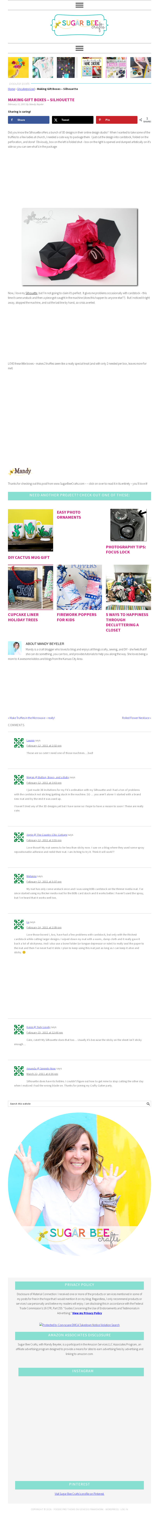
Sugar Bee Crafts (79, 28)
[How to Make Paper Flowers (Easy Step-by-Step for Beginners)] (18, 67)
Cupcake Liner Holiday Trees (23, 617)
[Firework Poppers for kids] (79, 587)
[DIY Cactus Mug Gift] (30, 530)
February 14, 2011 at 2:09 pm (44, 927)
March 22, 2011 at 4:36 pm (42, 1074)
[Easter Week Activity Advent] (67, 67)
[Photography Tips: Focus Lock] (128, 525)
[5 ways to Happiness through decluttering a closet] (128, 587)
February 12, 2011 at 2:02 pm (44, 745)
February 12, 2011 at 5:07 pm (44, 881)
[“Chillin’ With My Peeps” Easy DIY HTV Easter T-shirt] (42, 67)
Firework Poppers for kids (77, 617)
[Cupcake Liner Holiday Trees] (30, 587)
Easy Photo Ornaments (69, 514)
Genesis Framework (92, 1509)
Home (11, 89)
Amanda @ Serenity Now (41, 1068)
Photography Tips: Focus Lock (126, 549)
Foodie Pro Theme (64, 1509)
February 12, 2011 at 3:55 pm (44, 840)
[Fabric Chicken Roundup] (91, 67)
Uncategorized (26, 89)
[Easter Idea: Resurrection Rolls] (140, 67)
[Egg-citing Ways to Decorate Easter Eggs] (116, 67)
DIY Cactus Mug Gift (29, 557)
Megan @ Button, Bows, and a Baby (48, 777)
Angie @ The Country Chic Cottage (47, 834)
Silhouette (31, 293)
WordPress (112, 1509)
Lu (28, 922)
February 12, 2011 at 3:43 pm (44, 782)
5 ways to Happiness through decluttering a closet (127, 622)
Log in (124, 1509)
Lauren (31, 740)
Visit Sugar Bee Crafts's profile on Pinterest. (79, 1494)
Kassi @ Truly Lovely (38, 1027)
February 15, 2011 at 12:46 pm (45, 1032)
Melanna (32, 876)
